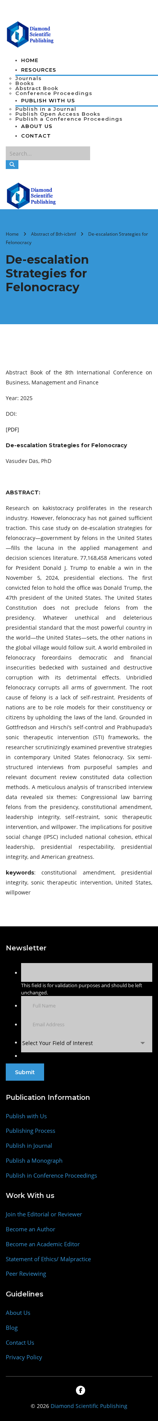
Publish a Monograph (34, 1160)
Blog (12, 1327)
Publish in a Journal (45, 109)
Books (24, 83)
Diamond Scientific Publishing (89, 1406)
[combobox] (86, 1043)
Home (29, 60)
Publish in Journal (29, 1145)
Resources (38, 70)
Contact (36, 136)
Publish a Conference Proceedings (69, 119)
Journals (28, 78)
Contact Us (20, 1342)
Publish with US (48, 100)
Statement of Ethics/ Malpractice (48, 1259)
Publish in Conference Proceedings (51, 1175)
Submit (25, 1072)
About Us (37, 126)
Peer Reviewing (26, 1273)
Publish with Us (26, 1116)
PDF (12, 429)
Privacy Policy (24, 1357)
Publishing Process (30, 1130)
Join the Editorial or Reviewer (44, 1214)
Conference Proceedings (53, 93)
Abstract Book (36, 88)
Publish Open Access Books (57, 114)
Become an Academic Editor (43, 1244)
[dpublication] (30, 33)
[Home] (32, 195)
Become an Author (30, 1229)
